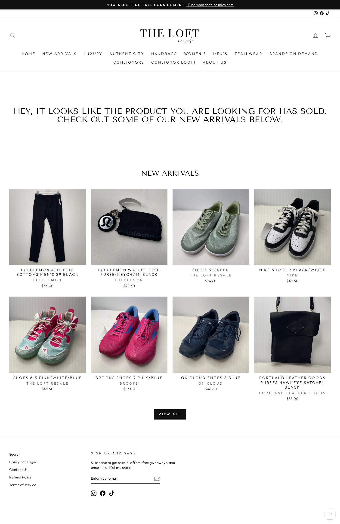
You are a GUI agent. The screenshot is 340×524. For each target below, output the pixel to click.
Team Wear (249, 53)
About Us (215, 62)
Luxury (93, 53)
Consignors (128, 62)
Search (15, 454)
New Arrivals (59, 53)
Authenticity (126, 53)
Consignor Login (173, 62)
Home (28, 53)
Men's (220, 53)
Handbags (164, 53)
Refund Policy (20, 477)
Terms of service (22, 485)
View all (170, 414)
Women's (195, 53)
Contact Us (18, 469)
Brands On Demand (293, 53)
